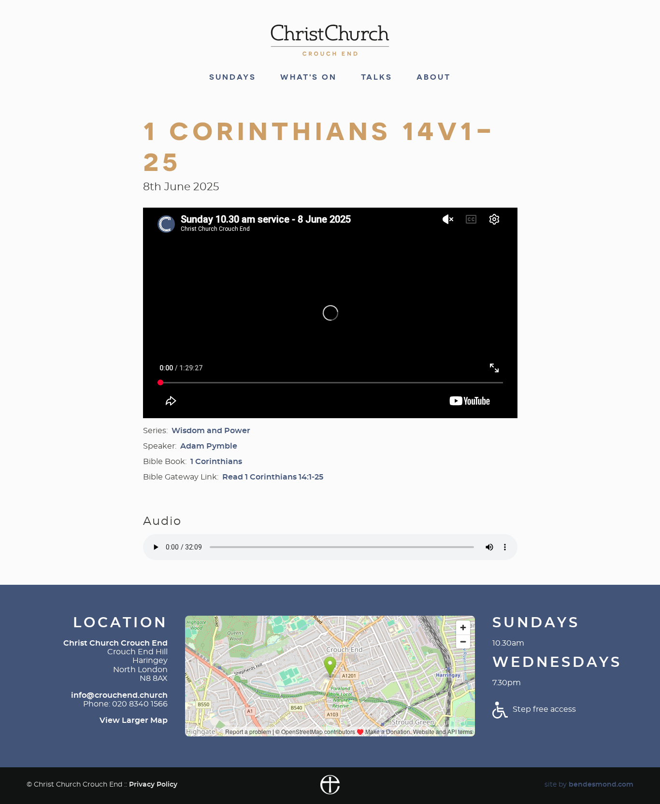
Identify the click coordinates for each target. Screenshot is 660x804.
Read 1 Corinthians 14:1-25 (272, 477)
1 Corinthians (216, 461)
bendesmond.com (601, 784)
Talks (376, 77)
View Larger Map (134, 720)
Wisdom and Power (211, 431)
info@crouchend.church (119, 695)
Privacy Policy (153, 784)
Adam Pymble (208, 446)
